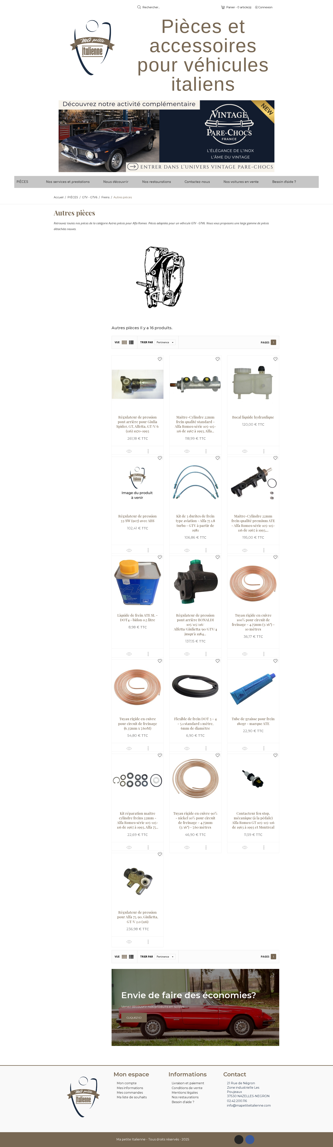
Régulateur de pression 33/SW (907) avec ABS (137, 518)
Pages (265, 342)
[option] (166, 136)
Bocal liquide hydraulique (253, 417)
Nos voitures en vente (241, 182)
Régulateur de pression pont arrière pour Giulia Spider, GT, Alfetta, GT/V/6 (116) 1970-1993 (137, 424)
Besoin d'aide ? (284, 182)
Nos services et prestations (68, 182)
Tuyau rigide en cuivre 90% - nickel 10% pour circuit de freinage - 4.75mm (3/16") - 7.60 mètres (195, 820)
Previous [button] (64, 136)
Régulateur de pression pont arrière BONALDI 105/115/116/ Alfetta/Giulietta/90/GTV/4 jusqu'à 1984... (195, 624)
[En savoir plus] (148, 451)
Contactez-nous (197, 182)
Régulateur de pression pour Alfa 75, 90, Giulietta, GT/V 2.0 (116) (137, 917)
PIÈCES (22, 182)
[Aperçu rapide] (129, 451)
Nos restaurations (156, 182)
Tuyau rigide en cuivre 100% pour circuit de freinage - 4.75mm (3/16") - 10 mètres (253, 622)
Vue (117, 342)
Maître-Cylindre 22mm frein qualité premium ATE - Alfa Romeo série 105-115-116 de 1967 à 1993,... (253, 523)
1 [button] (164, 169)
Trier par (146, 342)
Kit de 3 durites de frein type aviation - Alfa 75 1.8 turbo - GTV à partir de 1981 (195, 523)
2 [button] (168, 169)
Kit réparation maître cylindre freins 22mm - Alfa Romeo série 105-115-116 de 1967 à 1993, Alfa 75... (137, 820)
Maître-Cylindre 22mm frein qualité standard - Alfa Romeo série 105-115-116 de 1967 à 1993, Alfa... (195, 424)
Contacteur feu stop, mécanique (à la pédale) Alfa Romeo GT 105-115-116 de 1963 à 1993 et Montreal (253, 820)
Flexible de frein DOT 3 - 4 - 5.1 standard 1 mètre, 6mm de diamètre (195, 724)
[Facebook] (249, 1139)
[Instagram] (238, 1139)
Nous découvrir (116, 182)
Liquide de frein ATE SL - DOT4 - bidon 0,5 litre (137, 617)
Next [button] (269, 136)
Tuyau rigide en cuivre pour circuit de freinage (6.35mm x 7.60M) (137, 724)
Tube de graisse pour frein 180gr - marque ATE (253, 721)
